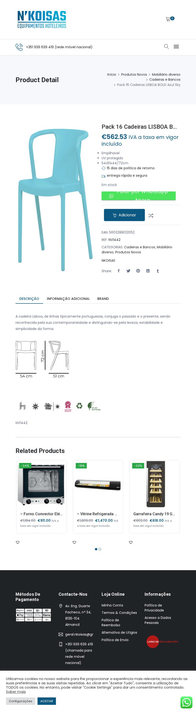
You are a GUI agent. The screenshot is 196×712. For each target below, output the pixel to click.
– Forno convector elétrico (44, 514)
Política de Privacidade (154, 608)
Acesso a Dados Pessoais (158, 620)
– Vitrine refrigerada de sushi (103, 514)
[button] (118, 271)
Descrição (29, 298)
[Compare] (149, 215)
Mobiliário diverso (166, 74)
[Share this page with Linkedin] (148, 271)
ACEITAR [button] (46, 701)
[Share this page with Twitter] (128, 271)
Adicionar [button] (34, 488)
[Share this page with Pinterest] (138, 271)
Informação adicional (68, 298)
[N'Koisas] (42, 19)
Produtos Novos (134, 74)
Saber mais (16, 692)
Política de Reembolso (111, 622)
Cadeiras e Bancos (164, 79)
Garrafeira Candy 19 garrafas (159, 514)
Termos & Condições (119, 612)
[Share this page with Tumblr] (157, 271)
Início (111, 74)
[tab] (29, 299)
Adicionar (127, 215)
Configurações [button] (20, 701)
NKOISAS (108, 260)
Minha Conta (112, 605)
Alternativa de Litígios (119, 632)
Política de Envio (115, 640)
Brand (103, 298)
